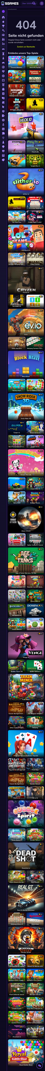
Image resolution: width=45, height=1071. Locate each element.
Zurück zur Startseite (26, 46)
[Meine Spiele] (42, 3)
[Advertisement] (26, 13)
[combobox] (29, 3)
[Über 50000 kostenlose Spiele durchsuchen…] (33, 3)
